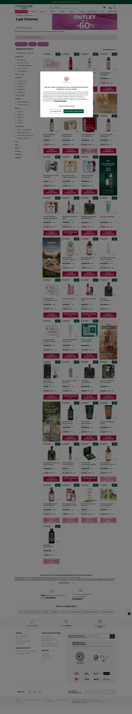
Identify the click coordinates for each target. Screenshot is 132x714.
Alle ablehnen (55, 111)
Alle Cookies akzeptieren (73, 111)
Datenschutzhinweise (60, 101)
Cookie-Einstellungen (67, 106)
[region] (66, 94)
